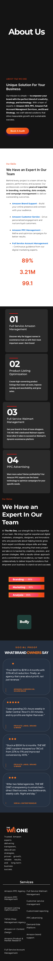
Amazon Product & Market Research (13, 939)
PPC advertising (35, 918)
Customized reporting (37, 911)
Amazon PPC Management (26, 230)
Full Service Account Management (30, 243)
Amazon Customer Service (26, 217)
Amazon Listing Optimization (12, 909)
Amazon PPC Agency (14, 891)
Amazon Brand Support (24, 203)
